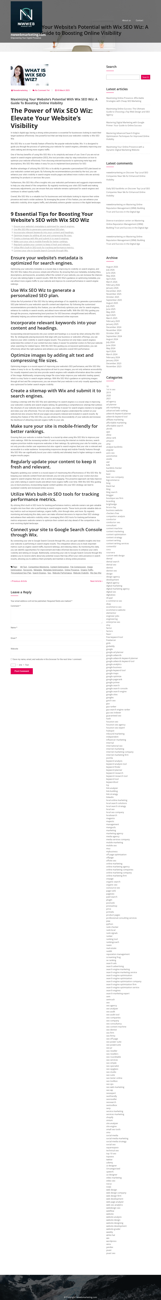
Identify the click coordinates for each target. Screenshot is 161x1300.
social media (112, 1135)
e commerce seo (114, 600)
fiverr (108, 634)
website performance (62, 573)
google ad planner (115, 652)
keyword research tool (117, 776)
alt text (23, 567)
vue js (109, 1183)
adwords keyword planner (118, 413)
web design (111, 1189)
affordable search (114, 425)
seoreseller (111, 1099)
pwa (108, 921)
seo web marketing (115, 1087)
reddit (109, 951)
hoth (108, 718)
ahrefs (109, 428)
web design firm (113, 1195)
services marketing (115, 1114)
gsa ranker (111, 706)
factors (109, 631)
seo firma (110, 1035)
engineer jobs (112, 616)
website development (116, 1226)
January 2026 (112, 288)
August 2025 (112, 303)
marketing (111, 830)
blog (108, 489)
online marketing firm (116, 875)
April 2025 (111, 315)
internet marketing (115, 748)
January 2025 (112, 324)
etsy (108, 625)
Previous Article (19, 581)
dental (109, 558)
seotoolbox (111, 1105)
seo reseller (111, 1050)
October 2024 (112, 333)
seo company (112, 1020)
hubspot (110, 730)
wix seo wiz (95, 573)
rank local (110, 930)
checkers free (112, 513)
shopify (109, 1117)
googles (110, 697)
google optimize (113, 676)
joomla (109, 758)
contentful (111, 546)
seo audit (110, 1011)
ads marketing (113, 407)
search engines (39, 573)
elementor (111, 613)
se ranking (111, 960)
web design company (116, 1192)
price (108, 909)
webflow (110, 1211)
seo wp (109, 1090)
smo (108, 1132)
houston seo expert (115, 727)
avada (109, 459)
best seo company (115, 477)
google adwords (114, 655)
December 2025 (113, 291)
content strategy (114, 537)
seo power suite (113, 1041)
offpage (110, 857)
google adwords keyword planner (122, 658)
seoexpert (111, 1093)
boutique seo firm (114, 498)
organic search (113, 881)
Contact (139, 20)
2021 (108, 398)
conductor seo (113, 522)
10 (107, 386)
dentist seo (111, 570)
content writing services (117, 543)
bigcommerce (112, 480)
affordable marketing (116, 422)
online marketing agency (118, 866)
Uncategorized (113, 1168)
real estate (111, 948)
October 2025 (112, 297)
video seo (110, 1180)
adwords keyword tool (116, 416)
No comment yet (42, 90)
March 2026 (111, 281)
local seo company (115, 812)
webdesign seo (113, 1208)
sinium (109, 1120)
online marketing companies (119, 869)
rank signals (112, 933)
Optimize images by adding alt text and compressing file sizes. (43, 235)
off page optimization (116, 854)
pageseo (110, 893)
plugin (109, 899)
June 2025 (110, 309)
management (112, 824)
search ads (111, 963)
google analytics (114, 664)
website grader (113, 1229)
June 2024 (110, 345)
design (109, 573)
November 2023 (113, 366)
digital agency (112, 582)
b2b (108, 465)
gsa (108, 703)
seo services (112, 1060)
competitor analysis (115, 516)
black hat (110, 486)
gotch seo (111, 700)
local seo (110, 809)
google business (114, 667)
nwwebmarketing (20, 90)
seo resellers (112, 1053)
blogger (110, 495)
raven (109, 945)
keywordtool (112, 782)
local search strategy (116, 806)
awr (108, 462)
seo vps (109, 1084)
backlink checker (114, 468)
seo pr (109, 1047)
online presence (72, 570)
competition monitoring (38, 567)
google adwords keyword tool (120, 661)
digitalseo (110, 594)
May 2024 (110, 348)
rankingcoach (112, 942)
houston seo (112, 721)
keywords (27, 570)
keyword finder (113, 767)
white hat (110, 1235)
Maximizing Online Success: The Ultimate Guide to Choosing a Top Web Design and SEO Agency (128, 111)
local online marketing (116, 800)
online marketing (114, 863)
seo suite (110, 1075)
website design (113, 1220)
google (109, 649)
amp (108, 443)
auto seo (110, 452)
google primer (113, 682)
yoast (108, 1250)
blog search (111, 492)
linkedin (110, 797)
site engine (111, 1126)
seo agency (111, 1005)
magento (110, 818)
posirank (110, 902)
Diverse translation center (118, 220)
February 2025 (113, 321)
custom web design (115, 555)
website (110, 1214)
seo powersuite (113, 1044)
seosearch (111, 1102)
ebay (108, 603)
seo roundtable (113, 1057)
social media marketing (117, 1138)
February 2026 (113, 285)
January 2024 (112, 360)
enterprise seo (113, 622)
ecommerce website (115, 610)
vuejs (108, 1186)
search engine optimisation (119, 975)
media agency (112, 836)
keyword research (114, 773)
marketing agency (114, 833)
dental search (112, 561)
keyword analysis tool (116, 764)
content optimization (59, 567)
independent (112, 736)
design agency (113, 576)
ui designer (111, 1165)
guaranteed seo (113, 715)
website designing (114, 1223)
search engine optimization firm (121, 984)
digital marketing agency (117, 588)
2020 (108, 395)
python (109, 924)
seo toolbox (111, 1081)
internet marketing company (119, 751)
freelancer (111, 640)
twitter (109, 1159)
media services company (118, 839)
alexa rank (111, 437)
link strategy (112, 794)
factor (109, 628)
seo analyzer (112, 1008)
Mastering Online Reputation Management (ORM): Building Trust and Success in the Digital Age (125, 208)
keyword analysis (114, 761)
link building (112, 791)
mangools (111, 827)
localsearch (111, 815)
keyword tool (112, 779)
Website (14, 649)
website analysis (114, 1217)
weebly (109, 1232)
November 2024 (113, 330)
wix (107, 1238)
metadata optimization (53, 570)
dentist (109, 567)
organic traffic (87, 570)
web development (114, 1198)
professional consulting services (121, 918)
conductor (111, 519)
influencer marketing (116, 739)
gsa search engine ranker (118, 709)
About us (126, 20)
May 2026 (110, 275)
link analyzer (112, 788)
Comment (16, 606)
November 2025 (113, 294)
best (108, 474)
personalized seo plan (21, 573)
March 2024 (111, 354)
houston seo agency (115, 724)
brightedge (111, 504)
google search (113, 685)
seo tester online (114, 1078)
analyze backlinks (114, 446)
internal (110, 742)
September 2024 (114, 336)
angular (110, 449)
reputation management (118, 954)
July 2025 (110, 306)
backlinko (110, 471)
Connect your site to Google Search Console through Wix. (41, 250)
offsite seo (111, 860)
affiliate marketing (115, 419)
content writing (113, 540)
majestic (110, 821)
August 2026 (112, 266)
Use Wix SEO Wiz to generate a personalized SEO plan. (39, 229)
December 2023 (113, 363)
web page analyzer (115, 1201)
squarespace (112, 1147)
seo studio (111, 1072)
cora (108, 549)
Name (14, 627)
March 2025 (111, 318)
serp (108, 1108)
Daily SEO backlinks (115, 188)
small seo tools (113, 1129)
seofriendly (111, 1096)
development (112, 579)
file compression (78, 567)
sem (108, 996)
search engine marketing (118, 969)
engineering (112, 619)
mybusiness (112, 851)
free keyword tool (114, 637)
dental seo (111, 564)
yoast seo (110, 1253)
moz (108, 848)
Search (111, 66)
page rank (111, 890)
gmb (108, 643)
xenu (108, 1244)
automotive (111, 456)
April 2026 (111, 278)
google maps (112, 673)
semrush (110, 999)
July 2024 (110, 342)
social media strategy (116, 1141)
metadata (38, 570)
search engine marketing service (121, 972)
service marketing (114, 1111)
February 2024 (113, 357)
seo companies (113, 1017)
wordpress (111, 1241)
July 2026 (110, 269)
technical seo (112, 1150)
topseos (110, 1156)
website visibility (81, 573)
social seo (111, 1144)
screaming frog (113, 957)
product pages (113, 915)
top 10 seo (111, 1153)
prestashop (111, 906)
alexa (108, 434)
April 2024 (111, 351)
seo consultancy (114, 1023)
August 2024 (112, 339)
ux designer (111, 1174)
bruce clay (111, 507)
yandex (109, 1247)
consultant (111, 525)
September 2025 (114, 300)
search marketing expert (118, 993)
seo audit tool (112, 1014)
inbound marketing (115, 733)
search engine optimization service (122, 987)
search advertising (115, 966)
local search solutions (116, 803)
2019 (108, 392)
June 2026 (110, 272)
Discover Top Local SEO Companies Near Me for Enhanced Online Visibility (127, 176)
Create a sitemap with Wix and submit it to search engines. (41, 238)
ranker (109, 936)
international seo (114, 745)
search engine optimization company (123, 981)
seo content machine (116, 1026)
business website (114, 510)
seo (49, 573)
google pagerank (114, 679)
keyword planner (114, 770)
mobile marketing (114, 842)
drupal (109, 597)
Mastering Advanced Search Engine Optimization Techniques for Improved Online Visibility (127, 136)
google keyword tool (116, 670)
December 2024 (113, 327)
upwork (109, 1171)
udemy (109, 1162)
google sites (112, 694)
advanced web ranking (117, 410)
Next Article (96, 581)
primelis (110, 912)
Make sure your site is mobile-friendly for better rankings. (41, 241)
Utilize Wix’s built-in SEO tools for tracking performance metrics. (44, 247)
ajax (108, 431)
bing (108, 483)
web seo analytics (114, 1204)
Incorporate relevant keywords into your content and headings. (44, 232)
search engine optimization (119, 978)
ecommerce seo (114, 607)
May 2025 (110, 312)
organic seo (111, 884)
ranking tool (112, 939)
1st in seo (110, 389)
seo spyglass (112, 1069)
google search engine (116, 691)
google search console (117, 688)
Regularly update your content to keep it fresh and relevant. (42, 244)
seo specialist (112, 1066)
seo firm (110, 1032)
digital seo (111, 591)
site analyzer (112, 1123)
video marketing (114, 1177)
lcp (107, 785)
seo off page (112, 1038)
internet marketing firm (117, 754)
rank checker (112, 927)
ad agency (111, 401)
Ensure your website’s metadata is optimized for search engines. (44, 226)
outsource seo (113, 887)
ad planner (111, 404)
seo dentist (111, 1029)
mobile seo (111, 845)
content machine (114, 528)
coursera (110, 552)
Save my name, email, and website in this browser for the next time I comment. (47, 659)
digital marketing (114, 585)
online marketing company (119, 872)
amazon (110, 440)
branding (110, 501)
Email (14, 638)
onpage (109, 878)
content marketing (115, 531)
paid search (111, 896)
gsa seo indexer (113, 712)
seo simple (111, 1063)
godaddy (110, 646)
